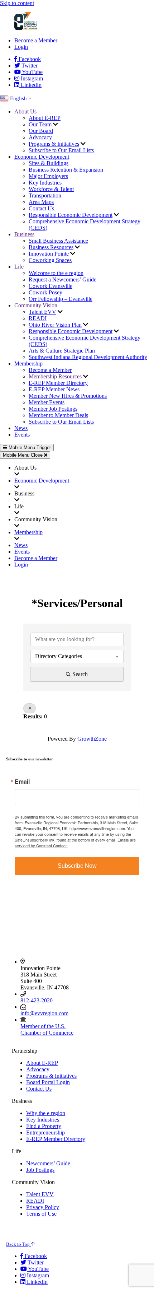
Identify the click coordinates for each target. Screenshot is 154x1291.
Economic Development (41, 157)
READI (38, 318)
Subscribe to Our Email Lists (61, 150)
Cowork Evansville (50, 286)
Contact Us (41, 208)
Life (19, 267)
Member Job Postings (53, 409)
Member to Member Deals (58, 415)
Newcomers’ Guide (48, 1163)
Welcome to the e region (56, 273)
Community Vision (35, 305)
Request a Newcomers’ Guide (62, 279)
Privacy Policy (42, 1207)
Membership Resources (55, 376)
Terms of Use (41, 1214)
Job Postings (40, 1170)
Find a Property (43, 1126)
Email (22, 781)
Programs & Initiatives (54, 144)
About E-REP (45, 118)
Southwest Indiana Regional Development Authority (88, 357)
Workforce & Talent (51, 189)
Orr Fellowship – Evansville (60, 299)
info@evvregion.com (44, 1013)
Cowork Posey (45, 292)
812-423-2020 (36, 1000)
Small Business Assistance (58, 241)
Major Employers (48, 176)
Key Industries (45, 183)
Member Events (46, 402)
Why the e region (45, 1113)
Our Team (40, 124)
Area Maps (41, 202)
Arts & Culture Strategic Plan (62, 351)
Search (80, 674)
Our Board (41, 131)
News (21, 428)
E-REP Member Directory (58, 383)
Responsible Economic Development (70, 215)
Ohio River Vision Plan (55, 325)
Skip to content (17, 3)
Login (21, 47)
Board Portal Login (48, 1082)
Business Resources (51, 247)
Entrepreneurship (45, 1132)
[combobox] (77, 656)
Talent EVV (42, 312)
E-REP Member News (54, 389)
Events (22, 435)
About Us (25, 111)
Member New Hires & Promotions (68, 396)
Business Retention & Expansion (66, 170)
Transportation (45, 195)
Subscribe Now (77, 866)
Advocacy (40, 137)
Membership (28, 363)
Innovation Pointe (49, 254)
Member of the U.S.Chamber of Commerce (46, 1029)
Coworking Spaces (50, 260)
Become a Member (35, 40)
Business (24, 234)
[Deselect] (29, 708)
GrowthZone (92, 739)
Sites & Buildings (48, 163)
